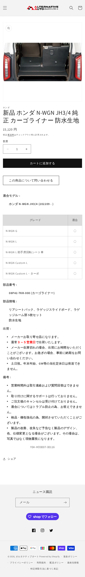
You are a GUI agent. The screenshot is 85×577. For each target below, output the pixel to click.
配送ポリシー (56, 562)
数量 (5, 141)
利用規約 (41, 562)
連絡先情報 (73, 562)
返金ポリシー (70, 556)
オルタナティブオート (27, 556)
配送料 (11, 134)
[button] (5, 8)
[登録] (65, 502)
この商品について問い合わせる (31, 180)
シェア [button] (12, 458)
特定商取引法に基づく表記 (44, 568)
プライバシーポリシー (21, 562)
